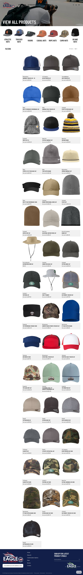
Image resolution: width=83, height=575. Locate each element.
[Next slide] (39, 63)
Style (28, 560)
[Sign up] (79, 559)
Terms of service (49, 573)
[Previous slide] (24, 63)
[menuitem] (19, 4)
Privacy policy (36, 573)
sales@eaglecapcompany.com (13, 565)
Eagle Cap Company (9, 573)
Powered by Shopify (17, 573)
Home (28, 552)
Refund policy (42, 573)
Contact (29, 565)
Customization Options (32, 557)
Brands (29, 563)
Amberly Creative (29, 573)
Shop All (29, 555)
